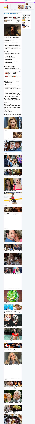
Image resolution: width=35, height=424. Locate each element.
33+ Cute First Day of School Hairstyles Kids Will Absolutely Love (28, 23)
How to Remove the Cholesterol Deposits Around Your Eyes (27, 27)
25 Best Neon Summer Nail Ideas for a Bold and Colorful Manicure (10, 2)
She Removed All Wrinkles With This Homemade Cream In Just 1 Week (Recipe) (28, 25)
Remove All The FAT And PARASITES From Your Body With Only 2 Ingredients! (27, 20)
